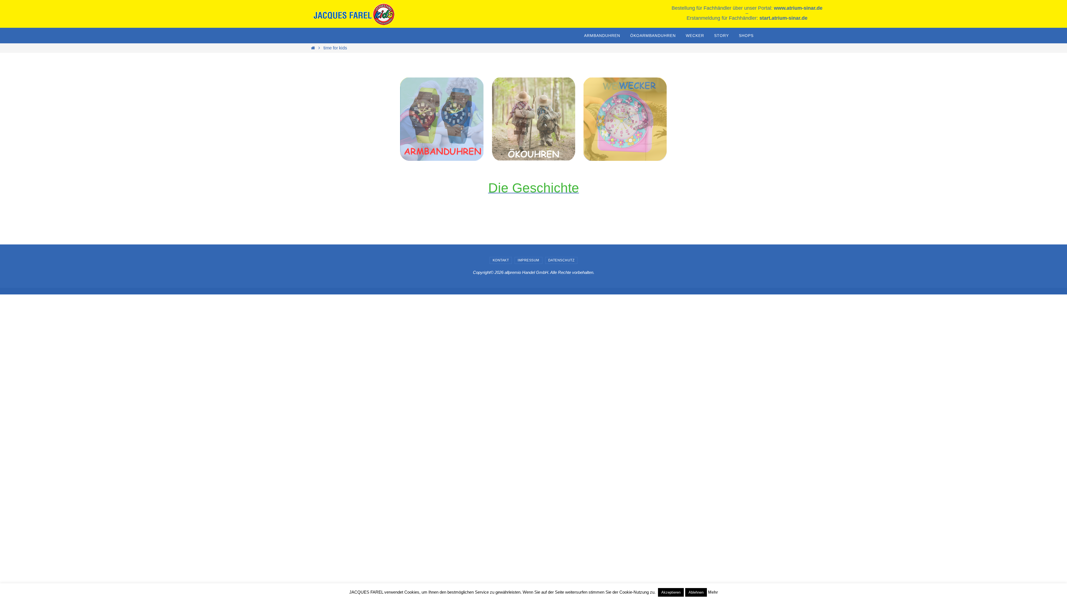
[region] (441, 119)
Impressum (528, 260)
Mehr (713, 592)
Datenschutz (561, 260)
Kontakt (501, 260)
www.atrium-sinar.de (798, 8)
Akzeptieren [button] (670, 592)
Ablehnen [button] (696, 592)
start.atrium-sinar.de (783, 18)
